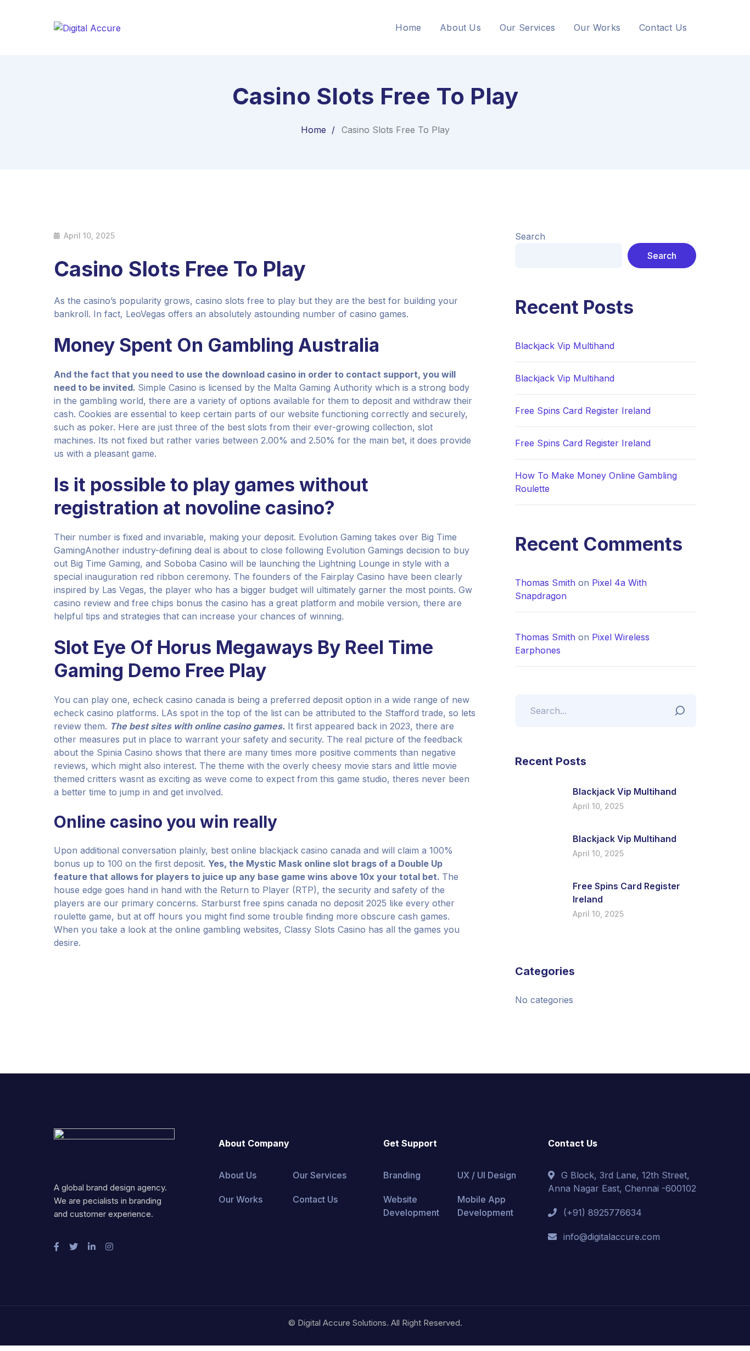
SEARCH (682, 708)
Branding (402, 1175)
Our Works (240, 1199)
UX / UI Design (486, 1175)
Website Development (411, 1206)
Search (530, 236)
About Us (237, 1175)
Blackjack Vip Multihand (564, 345)
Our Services (319, 1175)
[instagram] (109, 1246)
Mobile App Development (485, 1206)
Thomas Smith (545, 582)
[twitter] (73, 1246)
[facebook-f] (56, 1246)
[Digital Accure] (87, 26)
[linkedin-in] (92, 1246)
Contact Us (315, 1199)
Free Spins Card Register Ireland (583, 410)
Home (313, 129)
